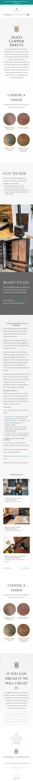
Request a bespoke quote (16, 714)
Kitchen (19, 501)
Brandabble (15, 767)
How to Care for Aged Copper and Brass (15, 557)
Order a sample (16, 3)
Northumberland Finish (12, 427)
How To (17, 559)
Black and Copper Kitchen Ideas (13, 528)
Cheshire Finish (10, 417)
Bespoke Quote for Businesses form (15, 306)
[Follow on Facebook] (18, 778)
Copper (7, 501)
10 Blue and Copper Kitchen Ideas (13, 499)
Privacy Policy (16, 741)
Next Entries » (26, 568)
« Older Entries (7, 568)
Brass (6, 559)
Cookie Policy (16, 743)
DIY (10, 501)
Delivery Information (16, 739)
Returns (16, 735)
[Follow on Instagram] (15, 778)
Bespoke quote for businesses (16, 721)
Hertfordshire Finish (11, 421)
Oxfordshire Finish (11, 433)
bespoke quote (20, 300)
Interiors (14, 501)
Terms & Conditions (16, 737)
